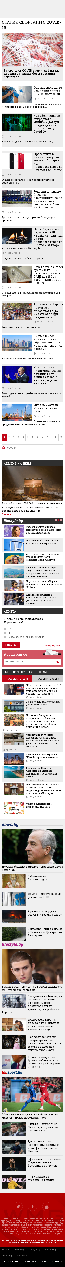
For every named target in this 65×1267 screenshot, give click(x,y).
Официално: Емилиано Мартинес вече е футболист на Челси (44, 1162)
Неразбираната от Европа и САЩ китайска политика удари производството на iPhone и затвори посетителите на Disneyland (32, 238)
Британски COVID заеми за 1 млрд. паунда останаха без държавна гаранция (31, 73)
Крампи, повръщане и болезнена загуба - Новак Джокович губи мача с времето (41, 599)
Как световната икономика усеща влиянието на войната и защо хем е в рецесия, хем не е (47, 375)
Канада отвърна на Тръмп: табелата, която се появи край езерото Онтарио (44, 1061)
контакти (57, 1261)
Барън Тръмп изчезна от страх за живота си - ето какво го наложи (32, 988)
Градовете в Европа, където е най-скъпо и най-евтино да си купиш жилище (43, 1024)
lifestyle (13, 521)
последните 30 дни (48, 679)
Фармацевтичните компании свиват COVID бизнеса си (48, 91)
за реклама (29, 1261)
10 (46, 437)
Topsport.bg (50, 1250)
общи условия (11, 1261)
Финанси (6, 514)
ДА (9, 628)
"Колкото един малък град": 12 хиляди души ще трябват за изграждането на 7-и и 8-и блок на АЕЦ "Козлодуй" (43, 689)
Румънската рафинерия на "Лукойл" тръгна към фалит (42, 756)
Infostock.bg (22, 1256)
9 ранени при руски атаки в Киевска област (45, 913)
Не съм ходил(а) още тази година (26, 637)
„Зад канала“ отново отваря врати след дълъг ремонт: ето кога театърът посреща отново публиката (44, 1043)
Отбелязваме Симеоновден (37, 877)
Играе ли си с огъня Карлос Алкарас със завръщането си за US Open (44, 584)
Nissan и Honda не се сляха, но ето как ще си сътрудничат (43, 542)
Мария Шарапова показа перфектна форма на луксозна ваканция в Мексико (43, 529)
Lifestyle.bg (34, 1250)
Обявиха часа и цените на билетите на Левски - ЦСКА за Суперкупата (30, 1115)
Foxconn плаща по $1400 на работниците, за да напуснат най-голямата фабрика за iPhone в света (48, 199)
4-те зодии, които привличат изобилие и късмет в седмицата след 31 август (43, 557)
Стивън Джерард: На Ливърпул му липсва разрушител (43, 1127)
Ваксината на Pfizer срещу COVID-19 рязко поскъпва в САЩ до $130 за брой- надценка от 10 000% (48, 274)
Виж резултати (53, 645)
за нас (43, 1261)
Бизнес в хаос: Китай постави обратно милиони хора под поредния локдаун (48, 342)
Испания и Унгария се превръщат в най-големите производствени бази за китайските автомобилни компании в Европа (42, 721)
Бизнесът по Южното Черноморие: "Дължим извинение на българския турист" (41, 772)
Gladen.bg (7, 1256)
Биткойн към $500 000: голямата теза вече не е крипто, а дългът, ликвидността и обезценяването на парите (32, 506)
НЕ (9, 632)
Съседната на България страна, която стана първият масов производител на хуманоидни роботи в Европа (32, 1004)
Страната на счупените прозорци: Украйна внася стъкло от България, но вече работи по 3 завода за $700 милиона (42, 740)
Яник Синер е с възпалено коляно (41, 1178)
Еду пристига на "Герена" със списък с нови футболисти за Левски (43, 1146)
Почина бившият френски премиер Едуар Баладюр (32, 868)
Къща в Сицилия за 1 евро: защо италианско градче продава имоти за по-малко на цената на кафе (42, 572)
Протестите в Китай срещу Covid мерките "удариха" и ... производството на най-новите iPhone (48, 162)
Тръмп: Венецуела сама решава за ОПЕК (45, 895)
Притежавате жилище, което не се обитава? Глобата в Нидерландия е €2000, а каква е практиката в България (43, 789)
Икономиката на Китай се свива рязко (46, 408)
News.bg (6, 1250)
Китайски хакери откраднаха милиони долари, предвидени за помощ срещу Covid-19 (47, 123)
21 (56, 437)
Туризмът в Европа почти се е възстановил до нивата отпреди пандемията (48, 311)
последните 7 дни (17, 679)
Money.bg (20, 1250)
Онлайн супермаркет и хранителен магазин (39, 805)
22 (60, 437)
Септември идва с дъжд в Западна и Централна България (45, 932)
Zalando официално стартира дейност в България (43, 703)
